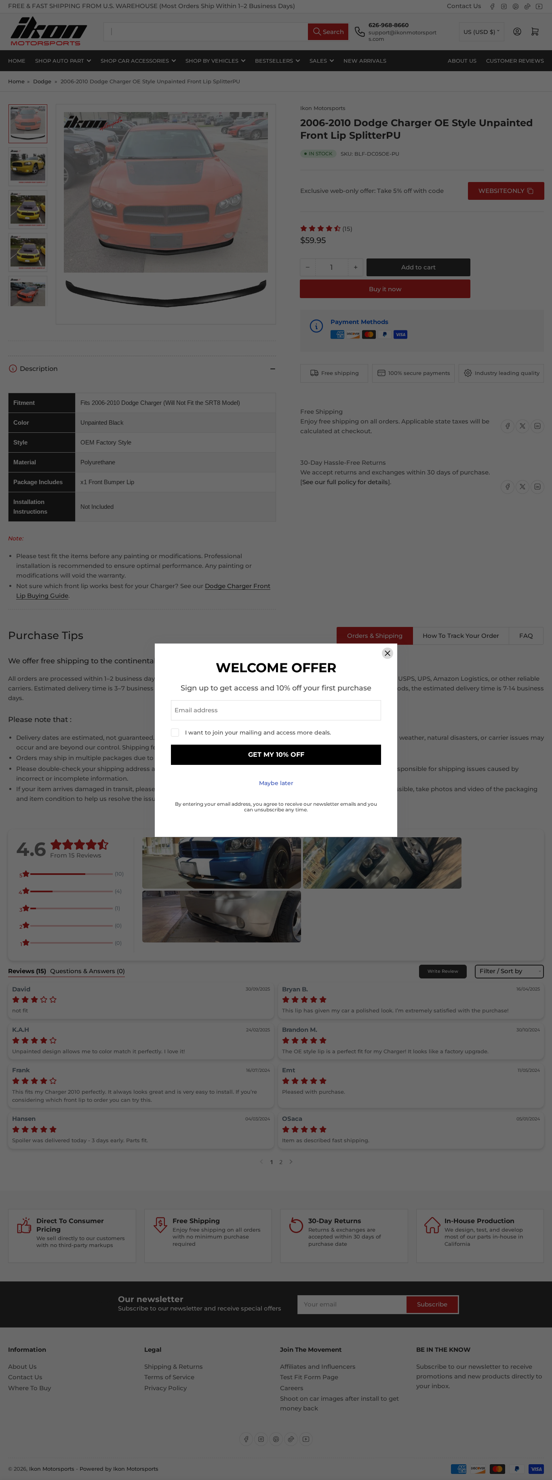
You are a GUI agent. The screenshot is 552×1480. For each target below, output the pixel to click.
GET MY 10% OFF (276, 754)
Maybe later (276, 783)
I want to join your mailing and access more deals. (258, 732)
